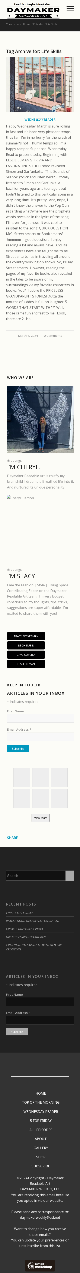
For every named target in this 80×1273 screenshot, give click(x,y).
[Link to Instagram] (39, 1067)
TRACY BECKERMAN (26, 636)
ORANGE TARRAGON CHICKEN (26, 937)
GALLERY (41, 1148)
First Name (15, 711)
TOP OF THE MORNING (41, 1102)
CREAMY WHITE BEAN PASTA (24, 929)
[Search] (58, 8)
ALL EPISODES (40, 1129)
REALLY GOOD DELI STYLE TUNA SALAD (32, 921)
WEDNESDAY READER (40, 1111)
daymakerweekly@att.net (40, 1217)
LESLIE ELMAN (26, 664)
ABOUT (41, 1138)
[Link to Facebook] (39, 1060)
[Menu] (68, 8)
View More (40, 817)
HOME (41, 1093)
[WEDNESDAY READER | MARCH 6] (40, 84)
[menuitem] (58, 8)
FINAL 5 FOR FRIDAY (19, 913)
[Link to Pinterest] (39, 1073)
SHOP (40, 1157)
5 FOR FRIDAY (41, 1120)
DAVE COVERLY (26, 655)
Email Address (19, 729)
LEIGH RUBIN (26, 645)
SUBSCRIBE (41, 1166)
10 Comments (52, 336)
